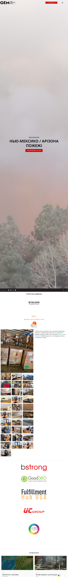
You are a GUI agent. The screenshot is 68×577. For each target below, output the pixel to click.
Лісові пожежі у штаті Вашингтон (15, 575)
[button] (8, 290)
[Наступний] (66, 290)
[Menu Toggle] (62, 2)
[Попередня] (64, 290)
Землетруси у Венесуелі (45, 575)
